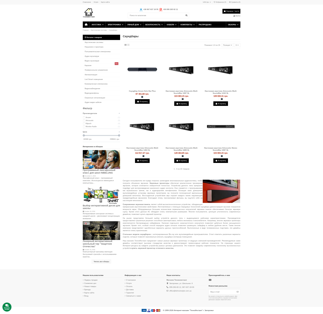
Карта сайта (105, 2)
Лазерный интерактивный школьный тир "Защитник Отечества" (97, 244)
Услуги (96, 2)
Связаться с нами (133, 296)
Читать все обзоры (101, 261)
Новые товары (90, 286)
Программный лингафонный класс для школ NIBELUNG (99, 171)
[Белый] (180, 99)
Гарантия (130, 293)
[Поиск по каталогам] (186, 15)
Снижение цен (90, 283)
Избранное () (221, 2)
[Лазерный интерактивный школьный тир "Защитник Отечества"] (101, 230)
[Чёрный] (142, 97)
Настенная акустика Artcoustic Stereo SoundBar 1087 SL (220, 149)
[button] (97, 24)
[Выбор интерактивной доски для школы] (101, 195)
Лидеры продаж (90, 280)
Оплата (129, 286)
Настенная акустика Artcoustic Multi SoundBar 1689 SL (181, 149)
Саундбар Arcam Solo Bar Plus (142, 91)
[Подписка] (237, 292)
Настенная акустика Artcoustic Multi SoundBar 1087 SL (181, 92)
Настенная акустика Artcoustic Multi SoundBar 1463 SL (142, 149)
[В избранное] (138, 88)
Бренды (87, 290)
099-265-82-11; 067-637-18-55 (181, 287)
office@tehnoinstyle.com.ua (180, 291)
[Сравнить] (142, 88)
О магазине (87, 2)
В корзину (144, 101)
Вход (86, 296)
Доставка (130, 290)
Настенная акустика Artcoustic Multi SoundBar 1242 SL (221, 92)
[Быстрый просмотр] (146, 88)
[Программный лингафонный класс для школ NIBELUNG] (101, 159)
